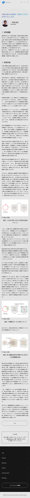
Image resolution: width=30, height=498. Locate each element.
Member (4, 463)
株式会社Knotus (10, 439)
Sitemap (4, 478)
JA (21, 2)
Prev (15, 423)
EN (24, 2)
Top (3, 453)
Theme (4, 468)
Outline (4, 458)
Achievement (5, 473)
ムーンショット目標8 (15, 485)
